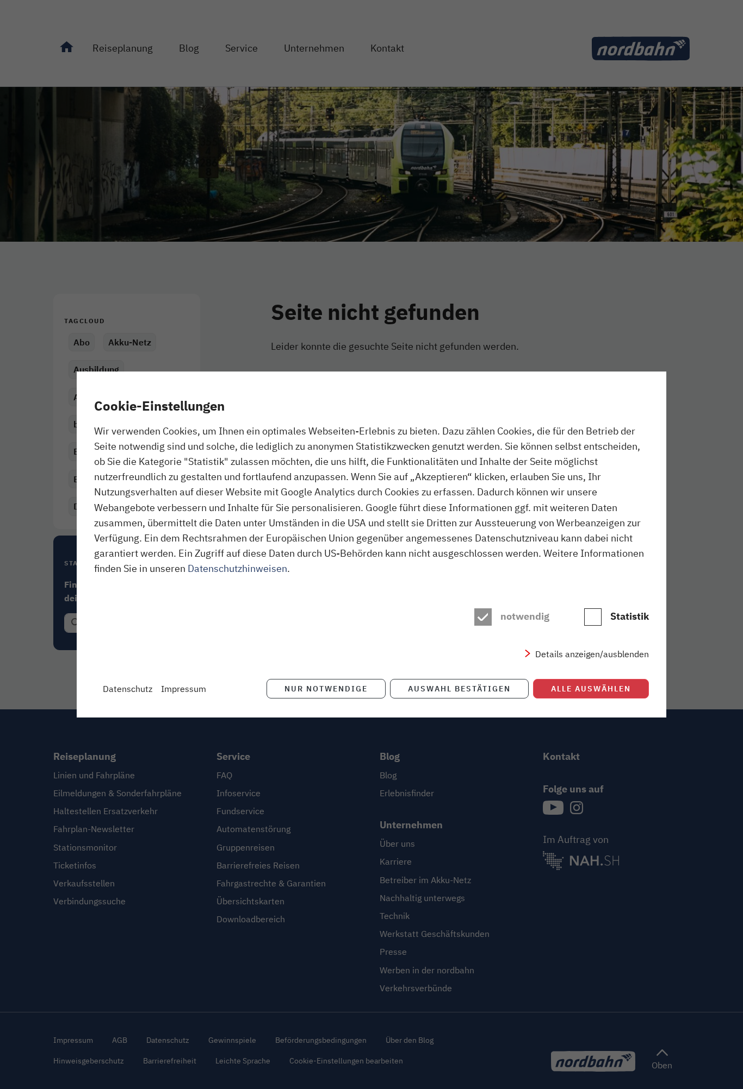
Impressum (183, 688)
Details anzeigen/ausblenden (592, 654)
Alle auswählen (591, 688)
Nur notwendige (326, 688)
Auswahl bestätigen (459, 688)
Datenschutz (127, 688)
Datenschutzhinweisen (237, 568)
